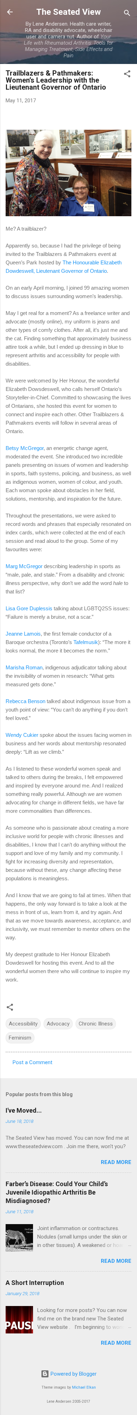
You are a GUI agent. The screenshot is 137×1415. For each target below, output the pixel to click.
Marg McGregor (24, 566)
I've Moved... (24, 1110)
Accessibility (23, 1024)
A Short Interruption (35, 1282)
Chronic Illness (96, 1024)
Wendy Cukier (22, 735)
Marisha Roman (24, 667)
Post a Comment (32, 1062)
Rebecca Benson (25, 701)
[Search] (127, 14)
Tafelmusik (85, 642)
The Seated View (68, 12)
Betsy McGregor (25, 448)
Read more (116, 1162)
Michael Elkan (84, 1387)
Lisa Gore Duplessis (29, 608)
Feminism (20, 1038)
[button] (127, 75)
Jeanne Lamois (23, 634)
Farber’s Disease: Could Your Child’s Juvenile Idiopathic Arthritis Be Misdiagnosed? (57, 1192)
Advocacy (58, 1024)
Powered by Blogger (73, 1374)
